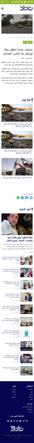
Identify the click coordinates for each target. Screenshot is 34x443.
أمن (31, 392)
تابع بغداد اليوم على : (17, 416)
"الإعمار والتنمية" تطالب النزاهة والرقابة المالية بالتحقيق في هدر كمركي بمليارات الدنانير (10, 332)
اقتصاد (31, 397)
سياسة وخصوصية (27, 407)
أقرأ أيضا (26, 100)
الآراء (14, 394)
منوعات (13, 392)
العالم (31, 399)
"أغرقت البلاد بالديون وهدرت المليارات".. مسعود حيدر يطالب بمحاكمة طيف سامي (12, 295)
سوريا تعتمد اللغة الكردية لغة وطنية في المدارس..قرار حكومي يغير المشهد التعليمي (10, 258)
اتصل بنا (30, 412)
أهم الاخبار (25, 209)
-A (25, 42)
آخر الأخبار (30, 386)
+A (30, 42)
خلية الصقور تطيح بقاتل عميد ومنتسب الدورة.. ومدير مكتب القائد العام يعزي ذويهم (19, 239)
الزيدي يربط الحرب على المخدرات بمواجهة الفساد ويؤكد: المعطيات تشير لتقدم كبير (10, 320)
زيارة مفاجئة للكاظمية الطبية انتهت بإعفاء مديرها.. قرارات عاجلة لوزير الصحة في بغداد (10, 271)
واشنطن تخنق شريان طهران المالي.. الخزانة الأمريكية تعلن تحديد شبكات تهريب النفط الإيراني (10, 308)
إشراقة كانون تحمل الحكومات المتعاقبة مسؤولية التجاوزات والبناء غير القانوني (11, 357)
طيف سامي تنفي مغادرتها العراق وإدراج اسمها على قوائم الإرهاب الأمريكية (11, 283)
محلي (31, 394)
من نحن (30, 404)
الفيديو (14, 397)
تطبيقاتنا (30, 409)
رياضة (14, 389)
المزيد (14, 386)
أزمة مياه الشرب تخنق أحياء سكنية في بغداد (17, 178)
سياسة (30, 389)
